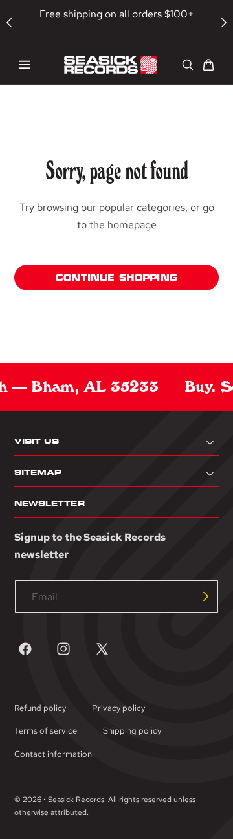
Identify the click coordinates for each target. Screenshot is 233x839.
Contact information (53, 753)
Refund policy (40, 708)
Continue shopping (116, 277)
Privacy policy (118, 708)
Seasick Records (76, 799)
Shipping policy (132, 730)
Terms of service (45, 730)
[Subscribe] (206, 596)
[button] (24, 64)
